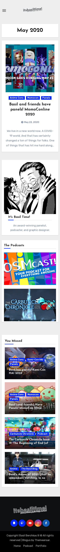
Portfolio (41, 545)
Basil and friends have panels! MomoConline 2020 (30, 109)
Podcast (43, 434)
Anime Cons (17, 98)
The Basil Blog (29, 468)
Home (17, 545)
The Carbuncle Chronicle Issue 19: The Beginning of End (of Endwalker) (29, 443)
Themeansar (42, 540)
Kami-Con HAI (35, 359)
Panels (46, 98)
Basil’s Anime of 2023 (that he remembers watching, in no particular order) (30, 478)
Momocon (33, 98)
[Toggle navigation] (4, 10)
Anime (13, 468)
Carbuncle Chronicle (22, 434)
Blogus (26, 540)
